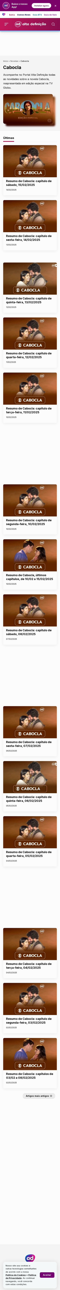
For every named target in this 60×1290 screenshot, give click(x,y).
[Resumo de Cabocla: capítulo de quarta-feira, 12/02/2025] (30, 333)
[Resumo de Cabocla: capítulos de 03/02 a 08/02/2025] (30, 1054)
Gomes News (24, 15)
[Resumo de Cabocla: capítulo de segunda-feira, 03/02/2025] (30, 999)
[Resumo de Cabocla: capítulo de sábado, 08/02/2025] (30, 610)
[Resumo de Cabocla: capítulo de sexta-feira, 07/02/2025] (30, 722)
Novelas (14, 61)
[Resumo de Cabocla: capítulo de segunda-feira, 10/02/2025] (30, 500)
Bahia (12, 15)
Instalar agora (41, 5)
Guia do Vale (50, 15)
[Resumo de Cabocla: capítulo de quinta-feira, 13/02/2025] (30, 279)
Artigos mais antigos (37, 1096)
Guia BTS (37, 15)
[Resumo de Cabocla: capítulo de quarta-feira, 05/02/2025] (30, 832)
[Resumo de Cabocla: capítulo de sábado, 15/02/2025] (30, 161)
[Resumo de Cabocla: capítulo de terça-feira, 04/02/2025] (30, 944)
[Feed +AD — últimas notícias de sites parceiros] (5, 14)
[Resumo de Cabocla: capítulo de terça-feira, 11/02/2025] (30, 389)
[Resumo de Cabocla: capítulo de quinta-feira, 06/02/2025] (30, 777)
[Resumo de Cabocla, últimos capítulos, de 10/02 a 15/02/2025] (30, 555)
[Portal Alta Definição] (30, 1258)
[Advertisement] (30, 43)
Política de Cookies (16, 1275)
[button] (47, 1275)
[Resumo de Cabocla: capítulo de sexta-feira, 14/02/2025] (30, 216)
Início (5, 61)
